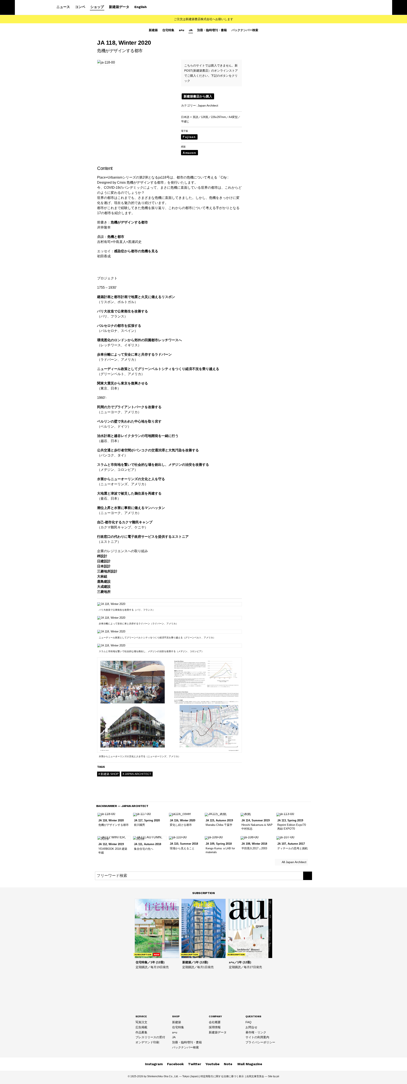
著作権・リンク (255, 1032)
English (140, 7)
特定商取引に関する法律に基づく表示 (222, 1076)
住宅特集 (168, 30)
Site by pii (273, 1076)
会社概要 (215, 1022)
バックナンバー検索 (244, 30)
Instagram (154, 1064)
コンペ (80, 7)
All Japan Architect (293, 862)
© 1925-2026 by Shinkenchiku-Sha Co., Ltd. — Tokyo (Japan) (163, 1076)
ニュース (63, 7)
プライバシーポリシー (260, 1042)
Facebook (175, 1064)
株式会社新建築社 (32, 7)
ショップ (97, 7)
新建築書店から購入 (198, 96)
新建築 (153, 30)
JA (190, 30)
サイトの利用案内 (257, 1037)
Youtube (212, 1064)
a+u (181, 30)
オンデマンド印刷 (147, 1042)
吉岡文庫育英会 (255, 1076)
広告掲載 (141, 1027)
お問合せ (251, 1027)
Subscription (203, 893)
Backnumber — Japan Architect (122, 806)
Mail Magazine (249, 1064)
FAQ (248, 1022)
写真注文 (141, 1022)
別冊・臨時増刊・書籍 (212, 30)
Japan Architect (208, 105)
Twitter (194, 1064)
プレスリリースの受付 (150, 1037)
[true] (307, 876)
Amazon (189, 152)
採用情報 (215, 1027)
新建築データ (119, 7)
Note (228, 1064)
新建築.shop (109, 774)
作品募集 (141, 1032)
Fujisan (189, 137)
